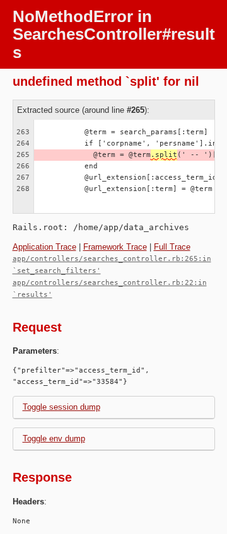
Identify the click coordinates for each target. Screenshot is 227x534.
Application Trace (44, 247)
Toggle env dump (54, 438)
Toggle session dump (61, 407)
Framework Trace (115, 247)
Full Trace (172, 247)
